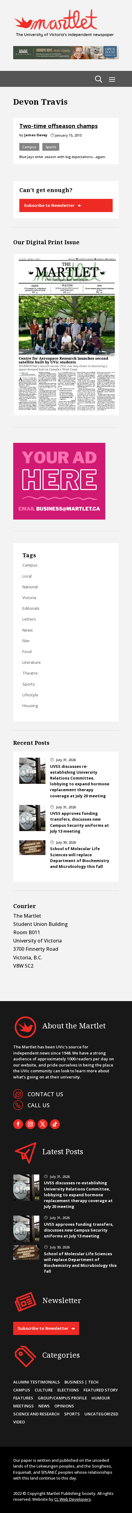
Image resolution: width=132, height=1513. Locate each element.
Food (27, 651)
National (30, 587)
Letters (29, 619)
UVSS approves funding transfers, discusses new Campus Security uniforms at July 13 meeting (79, 822)
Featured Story (100, 1390)
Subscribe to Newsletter (49, 205)
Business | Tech (81, 1382)
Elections (68, 1390)
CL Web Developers (72, 1499)
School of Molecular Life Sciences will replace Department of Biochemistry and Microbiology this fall (79, 857)
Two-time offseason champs (58, 126)
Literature (31, 662)
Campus (29, 147)
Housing (30, 705)
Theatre (30, 673)
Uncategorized (101, 1414)
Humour (100, 1398)
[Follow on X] (43, 1124)
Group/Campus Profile (62, 1398)
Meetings (23, 1406)
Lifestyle (30, 695)
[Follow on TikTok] (55, 1124)
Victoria (29, 597)
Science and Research (36, 1414)
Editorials (31, 608)
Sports (50, 147)
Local (27, 576)
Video (19, 1422)
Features (23, 1398)
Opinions (64, 1406)
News (27, 630)
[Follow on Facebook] (18, 1124)
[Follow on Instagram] (30, 1124)
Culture (44, 1390)
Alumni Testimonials (36, 1382)
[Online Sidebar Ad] (59, 517)
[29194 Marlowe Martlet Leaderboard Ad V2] (66, 57)
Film (25, 641)
